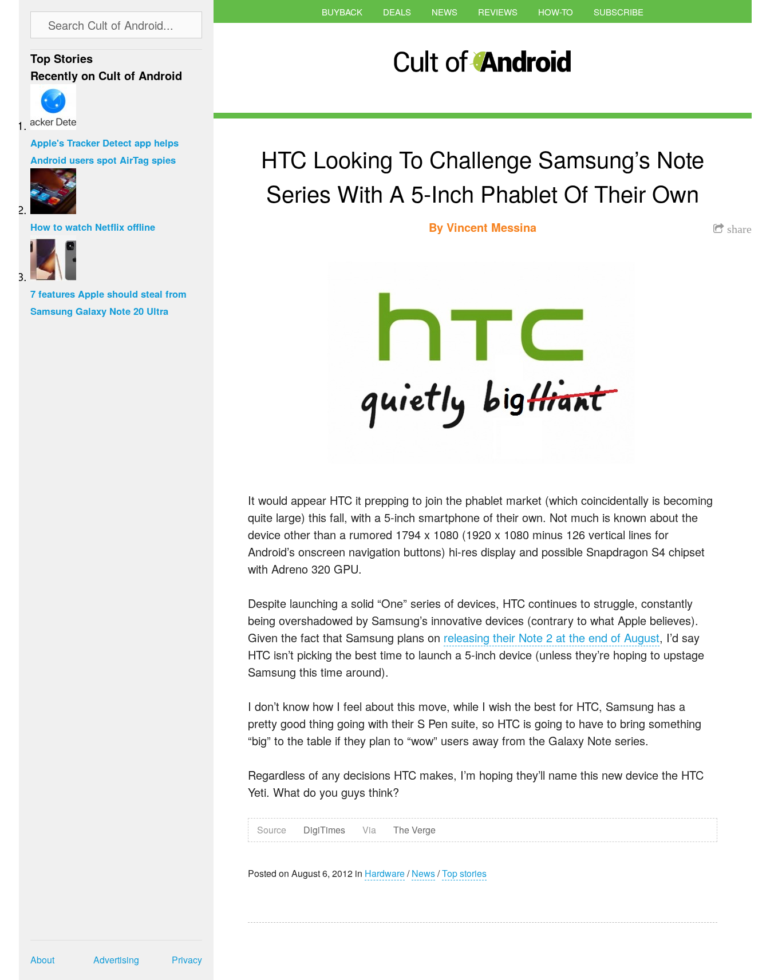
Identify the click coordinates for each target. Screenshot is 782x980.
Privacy (187, 959)
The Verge (414, 829)
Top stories (464, 873)
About (42, 959)
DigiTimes (324, 829)
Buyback (342, 12)
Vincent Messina (491, 227)
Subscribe (618, 12)
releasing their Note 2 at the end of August (551, 637)
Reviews (498, 12)
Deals (397, 12)
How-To (555, 12)
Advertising (116, 959)
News (444, 12)
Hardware (385, 873)
